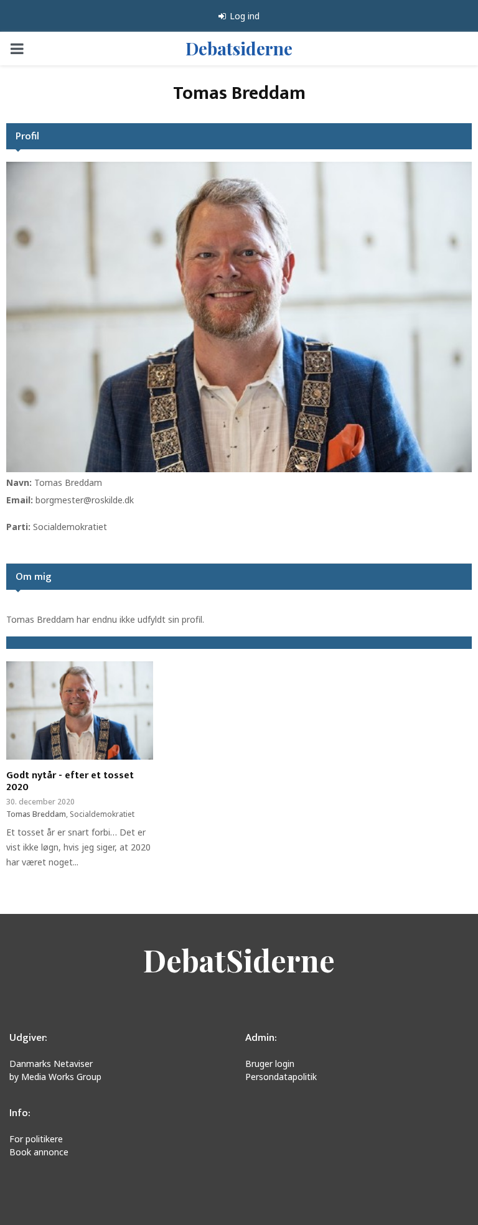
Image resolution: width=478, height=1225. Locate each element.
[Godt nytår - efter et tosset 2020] (79, 710)
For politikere (36, 1139)
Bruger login (269, 1063)
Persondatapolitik (281, 1077)
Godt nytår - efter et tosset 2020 (70, 781)
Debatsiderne (239, 48)
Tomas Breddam (68, 482)
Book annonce (38, 1152)
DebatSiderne (239, 960)
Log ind (243, 16)
